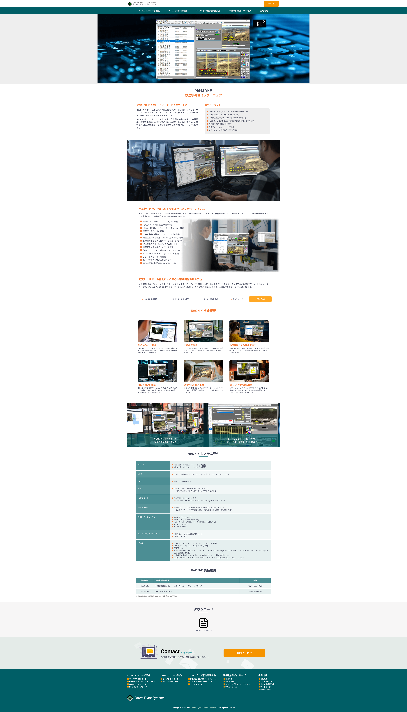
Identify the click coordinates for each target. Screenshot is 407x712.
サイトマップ (265, 686)
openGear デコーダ (170, 681)
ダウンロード (238, 299)
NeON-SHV (229, 681)
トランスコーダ (196, 684)
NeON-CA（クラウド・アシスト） (238, 684)
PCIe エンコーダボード (138, 686)
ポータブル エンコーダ (138, 679)
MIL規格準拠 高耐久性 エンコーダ (142, 681)
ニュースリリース (267, 681)
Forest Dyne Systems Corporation (204, 707)
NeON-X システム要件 (180, 299)
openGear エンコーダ (137, 684)
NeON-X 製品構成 (211, 299)
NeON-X (228, 679)
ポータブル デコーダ (170, 679)
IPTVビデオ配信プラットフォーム (203, 679)
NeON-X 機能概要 (151, 299)
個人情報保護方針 (267, 684)
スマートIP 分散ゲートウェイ (201, 681)
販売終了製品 (265, 689)
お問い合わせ (272, 4)
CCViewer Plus (231, 686)
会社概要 (263, 679)
